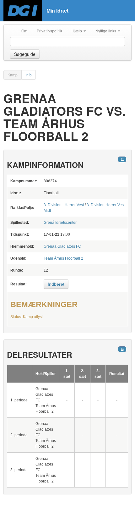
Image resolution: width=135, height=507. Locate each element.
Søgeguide (24, 54)
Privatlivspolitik (49, 30)
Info (28, 74)
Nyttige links (106, 30)
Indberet (56, 284)
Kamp (13, 74)
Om (24, 30)
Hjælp (77, 30)
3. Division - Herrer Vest (64, 205)
